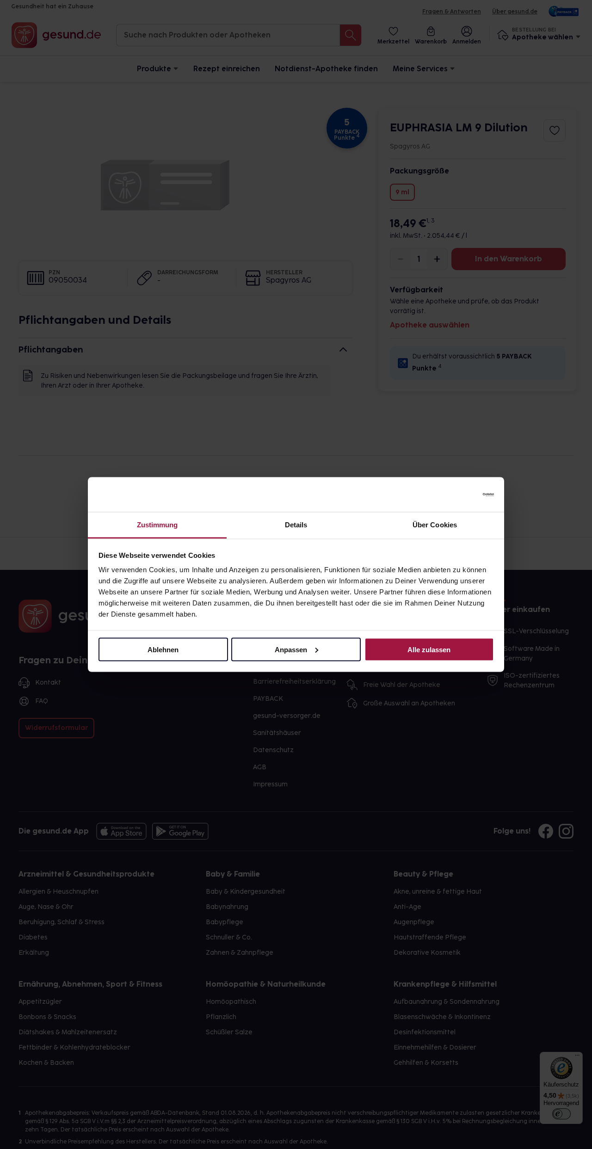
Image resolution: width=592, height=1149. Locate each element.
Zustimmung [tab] (157, 525)
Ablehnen (163, 649)
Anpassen (291, 649)
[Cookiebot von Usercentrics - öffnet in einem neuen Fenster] (453, 494)
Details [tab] (296, 525)
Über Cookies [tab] (435, 525)
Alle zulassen (428, 649)
